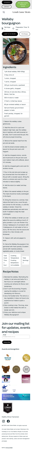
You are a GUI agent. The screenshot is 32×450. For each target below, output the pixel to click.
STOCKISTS (7, 2)
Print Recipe (25, 34)
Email (4, 334)
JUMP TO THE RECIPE (10, 34)
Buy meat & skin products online (23, 4)
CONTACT (6, 6)
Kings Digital (9, 447)
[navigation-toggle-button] (4, 12)
